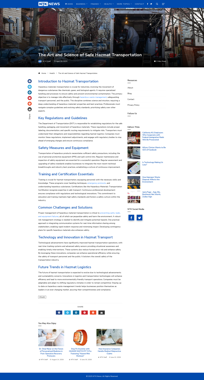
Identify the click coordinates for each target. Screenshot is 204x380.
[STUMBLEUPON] (93, 313)
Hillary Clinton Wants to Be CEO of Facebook (154, 148)
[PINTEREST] (84, 313)
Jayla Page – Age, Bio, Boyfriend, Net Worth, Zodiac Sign (151, 194)
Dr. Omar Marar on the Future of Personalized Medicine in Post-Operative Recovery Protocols (51, 352)
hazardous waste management (93, 97)
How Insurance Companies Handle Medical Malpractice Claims (109, 351)
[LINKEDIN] (76, 313)
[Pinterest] (30, 98)
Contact (139, 4)
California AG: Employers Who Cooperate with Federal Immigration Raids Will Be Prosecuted (153, 136)
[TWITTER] (67, 313)
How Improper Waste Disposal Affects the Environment (151, 179)
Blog (130, 93)
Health (108, 4)
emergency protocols (96, 183)
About (130, 87)
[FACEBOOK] (59, 313)
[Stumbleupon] (30, 104)
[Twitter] (30, 87)
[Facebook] (30, 81)
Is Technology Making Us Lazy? (152, 163)
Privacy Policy (133, 105)
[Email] (30, 109)
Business (81, 4)
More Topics (123, 4)
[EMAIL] (101, 313)
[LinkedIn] (30, 92)
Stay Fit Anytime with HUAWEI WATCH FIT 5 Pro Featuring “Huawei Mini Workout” (80, 352)
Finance (95, 4)
